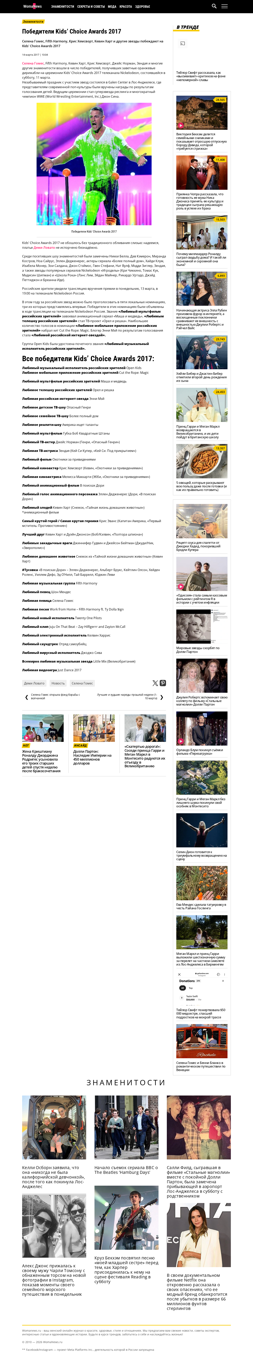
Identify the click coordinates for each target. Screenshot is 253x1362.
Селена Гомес (33, 63)
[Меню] (224, 6)
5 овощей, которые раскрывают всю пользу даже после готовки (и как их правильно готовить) (201, 486)
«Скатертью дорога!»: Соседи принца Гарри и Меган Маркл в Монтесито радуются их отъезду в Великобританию (145, 756)
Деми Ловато (44, 247)
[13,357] (202, 477)
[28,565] (202, 128)
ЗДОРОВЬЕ (142, 6)
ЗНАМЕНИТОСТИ (62, 6)
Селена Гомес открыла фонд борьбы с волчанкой (52, 696)
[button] (216, 6)
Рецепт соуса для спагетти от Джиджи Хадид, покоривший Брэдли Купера (198, 546)
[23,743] (202, 368)
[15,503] (202, 248)
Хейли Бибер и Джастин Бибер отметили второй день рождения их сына (201, 377)
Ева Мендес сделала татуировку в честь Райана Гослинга (201, 906)
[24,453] (202, 421)
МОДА (112, 6)
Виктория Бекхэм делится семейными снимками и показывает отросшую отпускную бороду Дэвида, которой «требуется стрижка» (201, 141)
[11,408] (202, 188)
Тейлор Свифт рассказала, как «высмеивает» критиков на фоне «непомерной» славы (200, 76)
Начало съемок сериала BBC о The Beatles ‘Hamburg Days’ (126, 1170)
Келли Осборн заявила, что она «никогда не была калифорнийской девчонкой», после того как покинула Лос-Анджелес (53, 1177)
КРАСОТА (126, 6)
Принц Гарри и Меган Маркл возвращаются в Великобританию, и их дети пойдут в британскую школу (197, 431)
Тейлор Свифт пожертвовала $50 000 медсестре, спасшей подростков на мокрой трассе (200, 1013)
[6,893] (202, 304)
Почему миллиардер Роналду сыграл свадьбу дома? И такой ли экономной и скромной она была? (201, 259)
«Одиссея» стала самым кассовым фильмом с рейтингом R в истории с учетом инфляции (201, 599)
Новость (58, 683)
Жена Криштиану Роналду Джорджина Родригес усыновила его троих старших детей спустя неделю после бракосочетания (41, 761)
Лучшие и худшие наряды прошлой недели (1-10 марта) (130, 696)
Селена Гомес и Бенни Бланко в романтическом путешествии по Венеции (201, 1066)
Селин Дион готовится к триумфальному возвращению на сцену (201, 855)
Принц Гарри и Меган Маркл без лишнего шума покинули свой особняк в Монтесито (200, 802)
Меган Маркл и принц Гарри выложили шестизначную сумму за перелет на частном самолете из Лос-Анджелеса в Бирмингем (200, 959)
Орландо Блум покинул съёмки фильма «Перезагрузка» (199, 752)
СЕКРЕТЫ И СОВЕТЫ (91, 6)
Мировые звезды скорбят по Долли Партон (197, 650)
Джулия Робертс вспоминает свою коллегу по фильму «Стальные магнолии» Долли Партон (202, 701)
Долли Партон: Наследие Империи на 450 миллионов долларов (92, 757)
